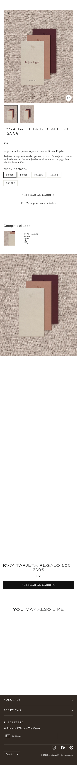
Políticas (12, 710)
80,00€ (23, 175)
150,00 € (54, 175)
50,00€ (9, 175)
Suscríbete (14, 722)
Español (10, 754)
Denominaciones (15, 169)
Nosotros (12, 699)
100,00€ (38, 175)
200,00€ (10, 183)
